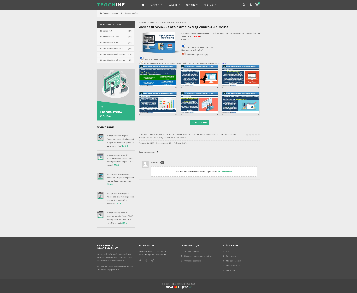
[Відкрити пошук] (244, 5)
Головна (142, 22)
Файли (151, 22)
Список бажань (233, 265)
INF (111, 5)
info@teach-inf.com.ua (155, 254)
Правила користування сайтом (198, 256)
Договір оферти (191, 251)
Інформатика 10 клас (214, 134)
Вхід (228, 251)
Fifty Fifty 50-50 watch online (172, 137)
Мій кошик (231, 270)
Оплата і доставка (192, 261)
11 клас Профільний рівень (112, 60)
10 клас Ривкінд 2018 (110, 37)
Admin (178, 134)
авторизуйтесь (225, 171)
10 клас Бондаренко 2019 (112, 48)
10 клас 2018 (106, 31)
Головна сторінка (110, 13)
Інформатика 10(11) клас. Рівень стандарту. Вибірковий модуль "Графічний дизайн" (120, 177)
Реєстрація (231, 256)
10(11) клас (161, 22)
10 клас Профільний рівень (112, 54)
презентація (230, 134)
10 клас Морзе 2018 (177, 22)
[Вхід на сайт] (162, 162)
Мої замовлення (233, 261)
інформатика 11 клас (148, 137)
